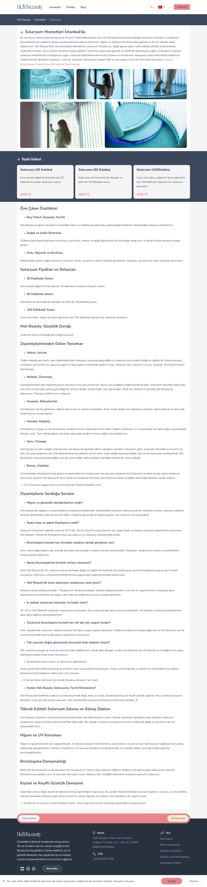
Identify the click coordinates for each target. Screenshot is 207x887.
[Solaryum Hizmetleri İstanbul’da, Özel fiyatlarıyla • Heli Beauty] (30, 7)
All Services (178, 818)
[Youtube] (22, 868)
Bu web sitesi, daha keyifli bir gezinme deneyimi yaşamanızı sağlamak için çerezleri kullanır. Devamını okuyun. (70, 881)
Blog (83, 7)
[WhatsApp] (34, 868)
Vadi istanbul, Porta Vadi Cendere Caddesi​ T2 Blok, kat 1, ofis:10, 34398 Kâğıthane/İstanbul (115, 842)
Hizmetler (55, 7)
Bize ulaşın (166, 839)
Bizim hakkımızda (170, 845)
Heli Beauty (24, 19)
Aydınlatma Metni (170, 863)
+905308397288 (103, 859)
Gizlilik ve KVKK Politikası (175, 857)
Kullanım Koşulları (170, 851)
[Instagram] (28, 868)
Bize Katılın (52, 868)
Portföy (70, 7)
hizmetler (182, 7)
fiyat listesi (29, 818)
